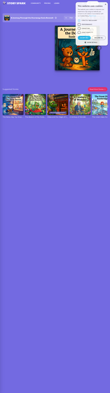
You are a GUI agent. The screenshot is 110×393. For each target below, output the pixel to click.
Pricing (47, 3)
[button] (92, 42)
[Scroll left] (3, 106)
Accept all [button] (84, 38)
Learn (56, 3)
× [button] (105, 4)
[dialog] (92, 24)
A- (66, 18)
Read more (92, 16)
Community (36, 3)
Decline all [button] (98, 38)
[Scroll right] (107, 106)
